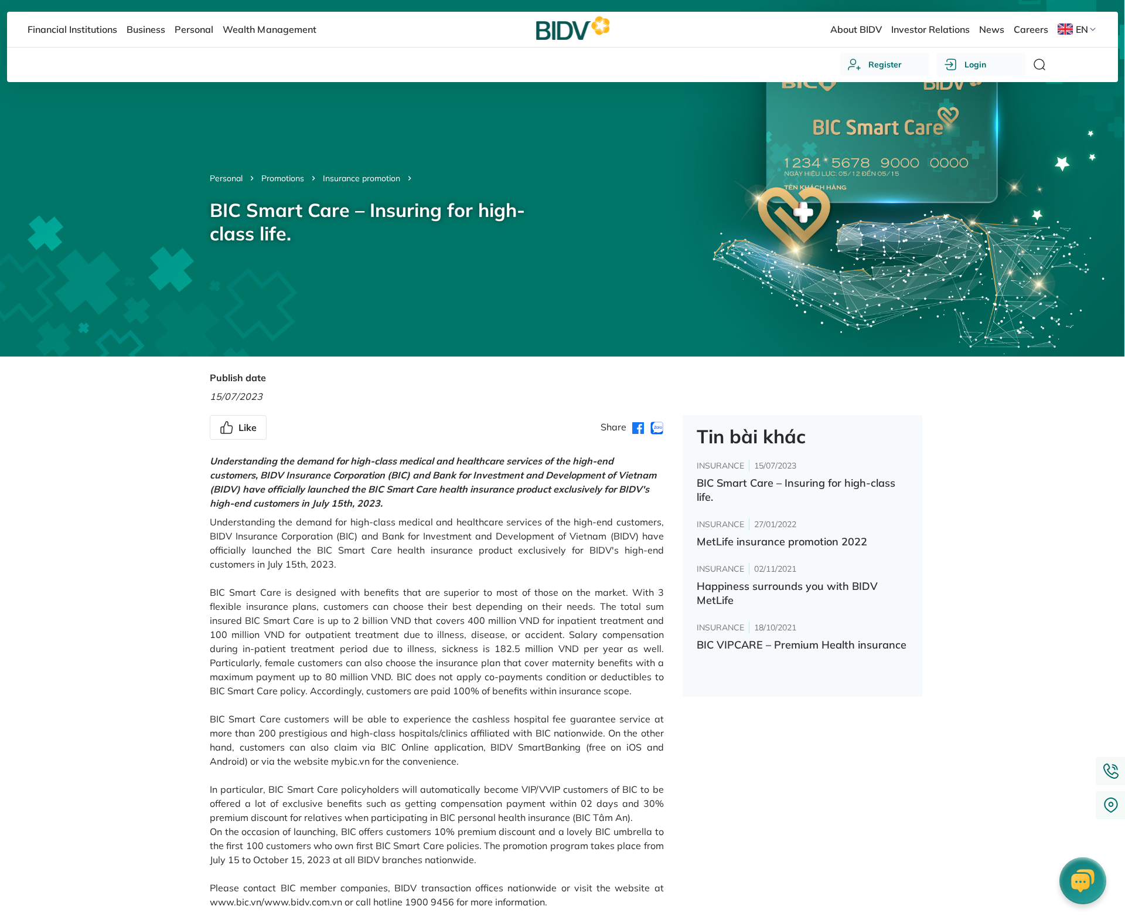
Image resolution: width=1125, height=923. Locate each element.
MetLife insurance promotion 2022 (782, 541)
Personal (226, 178)
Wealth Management (269, 29)
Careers (1031, 29)
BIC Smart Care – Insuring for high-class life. (796, 490)
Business (146, 29)
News (991, 29)
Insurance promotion (361, 178)
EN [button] (1082, 29)
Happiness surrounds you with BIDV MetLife (787, 593)
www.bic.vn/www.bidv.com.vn (276, 902)
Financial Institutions (72, 29)
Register (885, 64)
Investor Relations (930, 29)
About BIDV (856, 29)
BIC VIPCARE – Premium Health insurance (801, 644)
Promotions (282, 178)
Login (975, 64)
